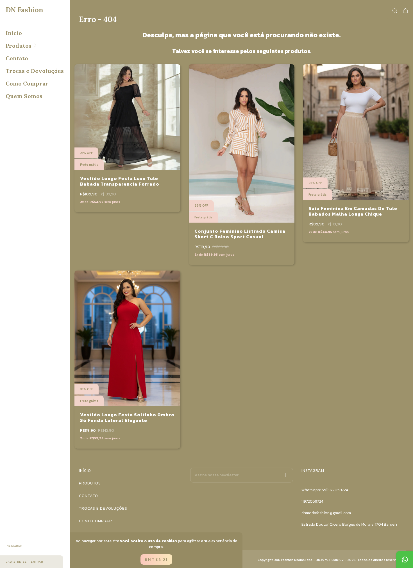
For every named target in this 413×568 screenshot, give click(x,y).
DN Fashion (24, 10)
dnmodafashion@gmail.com (326, 513)
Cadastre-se (16, 562)
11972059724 (312, 501)
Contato (17, 58)
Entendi (156, 559)
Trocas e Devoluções (35, 70)
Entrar (37, 562)
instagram (14, 546)
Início (14, 32)
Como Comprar (27, 83)
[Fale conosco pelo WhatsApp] (404, 559)
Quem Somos (24, 96)
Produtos (18, 45)
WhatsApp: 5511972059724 (324, 490)
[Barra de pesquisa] (394, 11)
